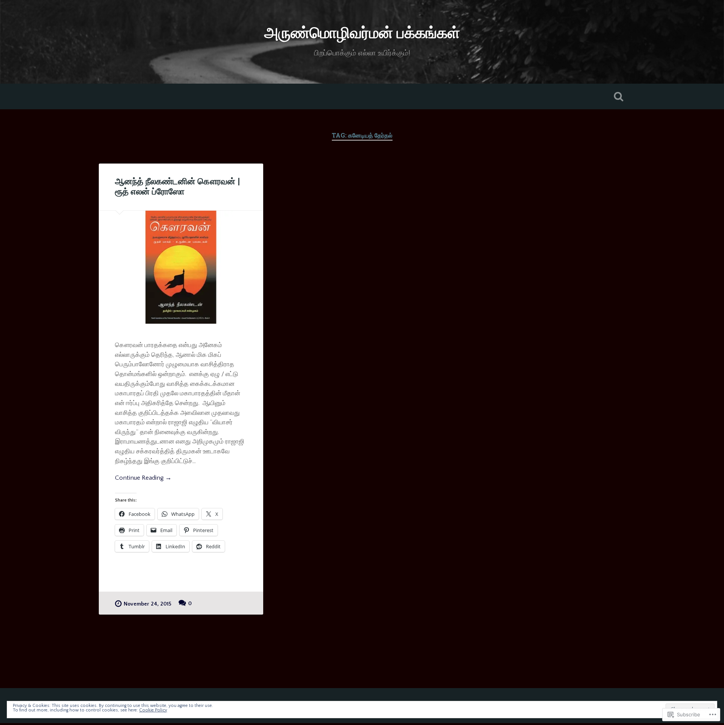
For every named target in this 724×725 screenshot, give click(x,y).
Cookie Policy (153, 710)
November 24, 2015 (147, 604)
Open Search (618, 96)
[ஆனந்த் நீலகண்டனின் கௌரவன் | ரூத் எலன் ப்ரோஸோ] (181, 267)
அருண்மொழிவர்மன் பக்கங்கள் (362, 33)
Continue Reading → (143, 477)
